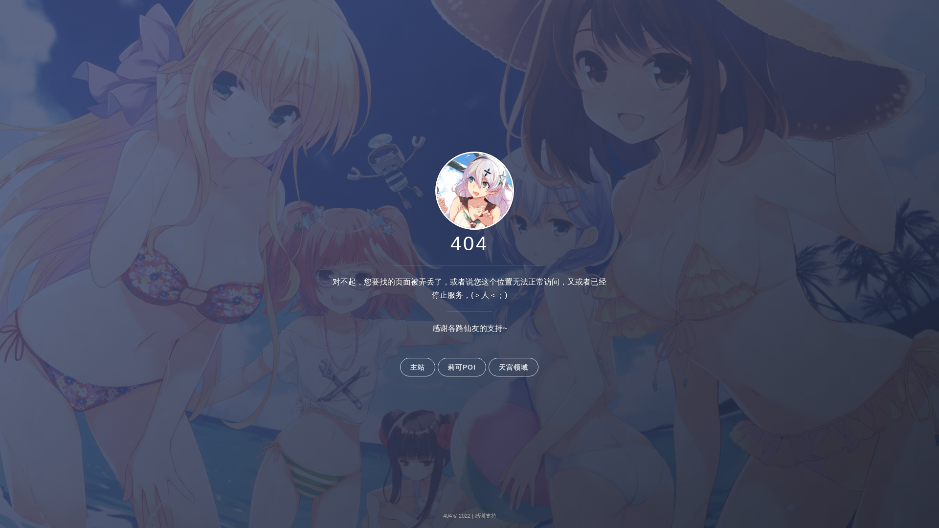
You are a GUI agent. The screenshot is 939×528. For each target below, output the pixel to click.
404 (469, 243)
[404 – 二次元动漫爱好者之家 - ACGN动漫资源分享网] (469, 229)
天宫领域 (513, 367)
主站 (417, 367)
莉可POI (462, 367)
